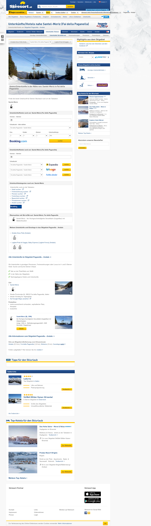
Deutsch (103, 2)
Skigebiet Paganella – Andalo (34, 27)
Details (21, 329)
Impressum (13, 512)
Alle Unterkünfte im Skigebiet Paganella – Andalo (29, 257)
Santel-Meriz (14, 285)
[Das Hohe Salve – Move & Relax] (83, 110)
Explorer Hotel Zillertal (96, 120)
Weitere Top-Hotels (17, 478)
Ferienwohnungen (74, 35)
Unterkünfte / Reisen (52, 32)
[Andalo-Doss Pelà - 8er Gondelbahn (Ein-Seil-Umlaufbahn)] (14, 240)
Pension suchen (17, 194)
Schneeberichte (56, 17)
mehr (62, 344)
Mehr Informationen (65, 523)
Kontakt (97, 32)
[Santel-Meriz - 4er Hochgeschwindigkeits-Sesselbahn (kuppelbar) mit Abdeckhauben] (12, 292)
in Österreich (41, 399)
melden (39, 350)
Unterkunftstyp (53, 132)
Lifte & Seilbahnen (75, 17)
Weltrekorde (88, 2)
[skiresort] (21, 5)
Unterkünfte (86, 17)
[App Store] (92, 496)
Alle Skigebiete (13, 17)
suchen (60, 141)
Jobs (94, 2)
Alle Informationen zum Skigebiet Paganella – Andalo (31, 336)
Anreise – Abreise (15, 117)
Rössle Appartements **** (97, 97)
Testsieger (73, 2)
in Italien (36, 381)
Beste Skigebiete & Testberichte (30, 17)
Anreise (89, 32)
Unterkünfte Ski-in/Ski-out (58, 35)
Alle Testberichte (13, 413)
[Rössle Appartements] (83, 100)
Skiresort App (90, 488)
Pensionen (86, 35)
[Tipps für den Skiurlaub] (105, 17)
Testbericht (20, 32)
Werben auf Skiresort (66, 510)
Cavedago (56, 344)
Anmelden (82, 148)
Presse (11, 515)
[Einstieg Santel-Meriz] (63, 288)
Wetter (65, 17)
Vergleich (46, 17)
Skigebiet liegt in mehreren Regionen (96, 10)
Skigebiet (11, 32)
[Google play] (92, 503)
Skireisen (106, 35)
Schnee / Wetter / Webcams (34, 32)
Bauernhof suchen (18, 198)
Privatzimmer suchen (19, 200)
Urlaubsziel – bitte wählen (18, 124)
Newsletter (80, 2)
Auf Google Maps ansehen (19, 299)
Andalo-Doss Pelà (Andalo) (21, 233)
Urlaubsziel (13, 161)
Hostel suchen (17, 203)
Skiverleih (65, 32)
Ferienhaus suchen (19, 196)
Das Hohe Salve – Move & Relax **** (97, 107)
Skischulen (74, 32)
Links (36, 510)
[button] (18, 141)
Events (82, 32)
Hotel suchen (16, 189)
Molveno (44, 344)
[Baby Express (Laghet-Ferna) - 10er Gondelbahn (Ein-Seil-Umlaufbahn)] (20, 250)
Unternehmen (39, 512)
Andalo (11, 344)
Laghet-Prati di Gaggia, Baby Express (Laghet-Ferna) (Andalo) (34, 242)
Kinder (25, 132)
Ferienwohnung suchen (20, 191)
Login (36, 515)
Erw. (11, 132)
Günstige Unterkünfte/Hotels (38, 35)
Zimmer (38, 132)
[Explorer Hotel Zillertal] (83, 123)
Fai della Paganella (27, 344)
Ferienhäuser (96, 35)
